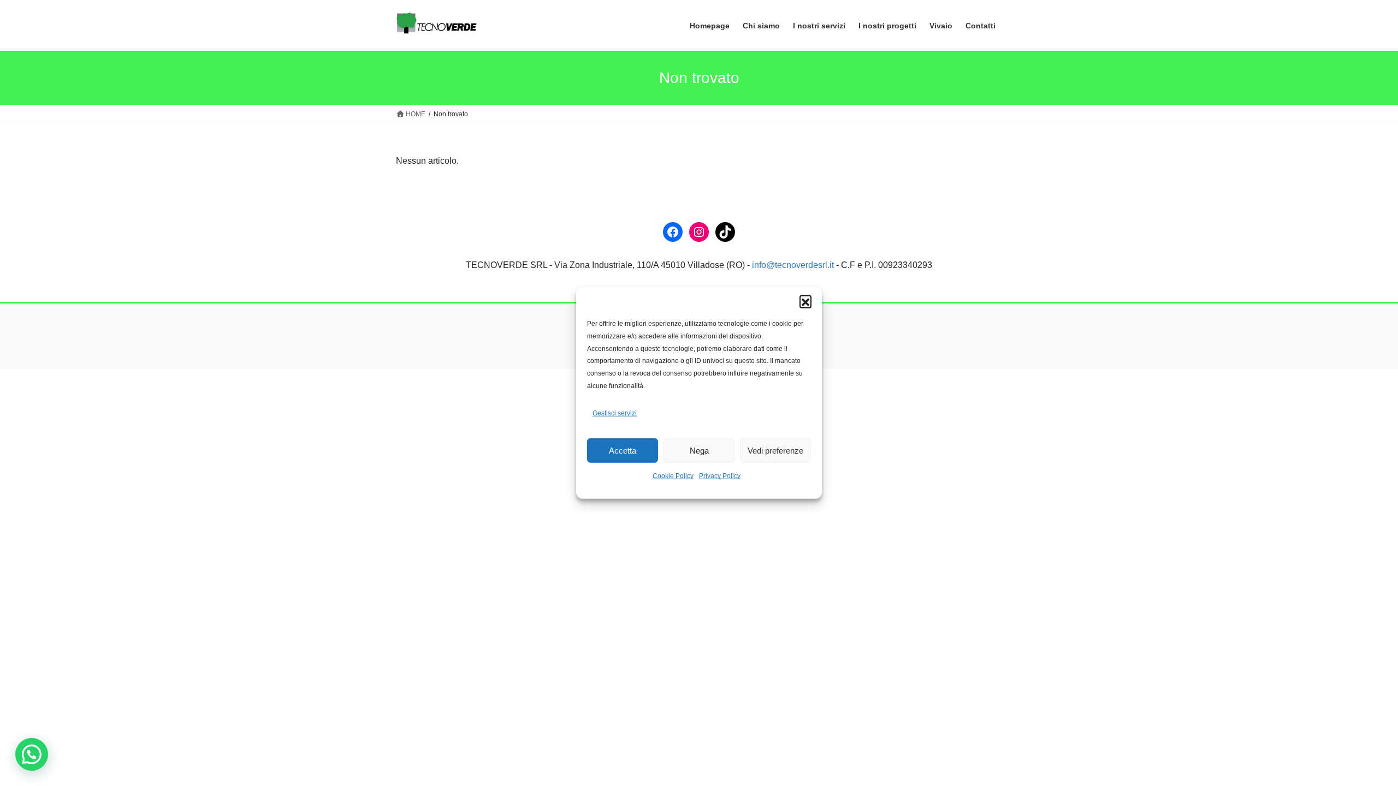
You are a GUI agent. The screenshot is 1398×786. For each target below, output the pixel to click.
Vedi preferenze (775, 450)
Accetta (622, 450)
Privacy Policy (720, 476)
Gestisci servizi (615, 413)
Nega (699, 450)
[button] (805, 301)
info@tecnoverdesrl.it (793, 265)
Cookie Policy (673, 476)
